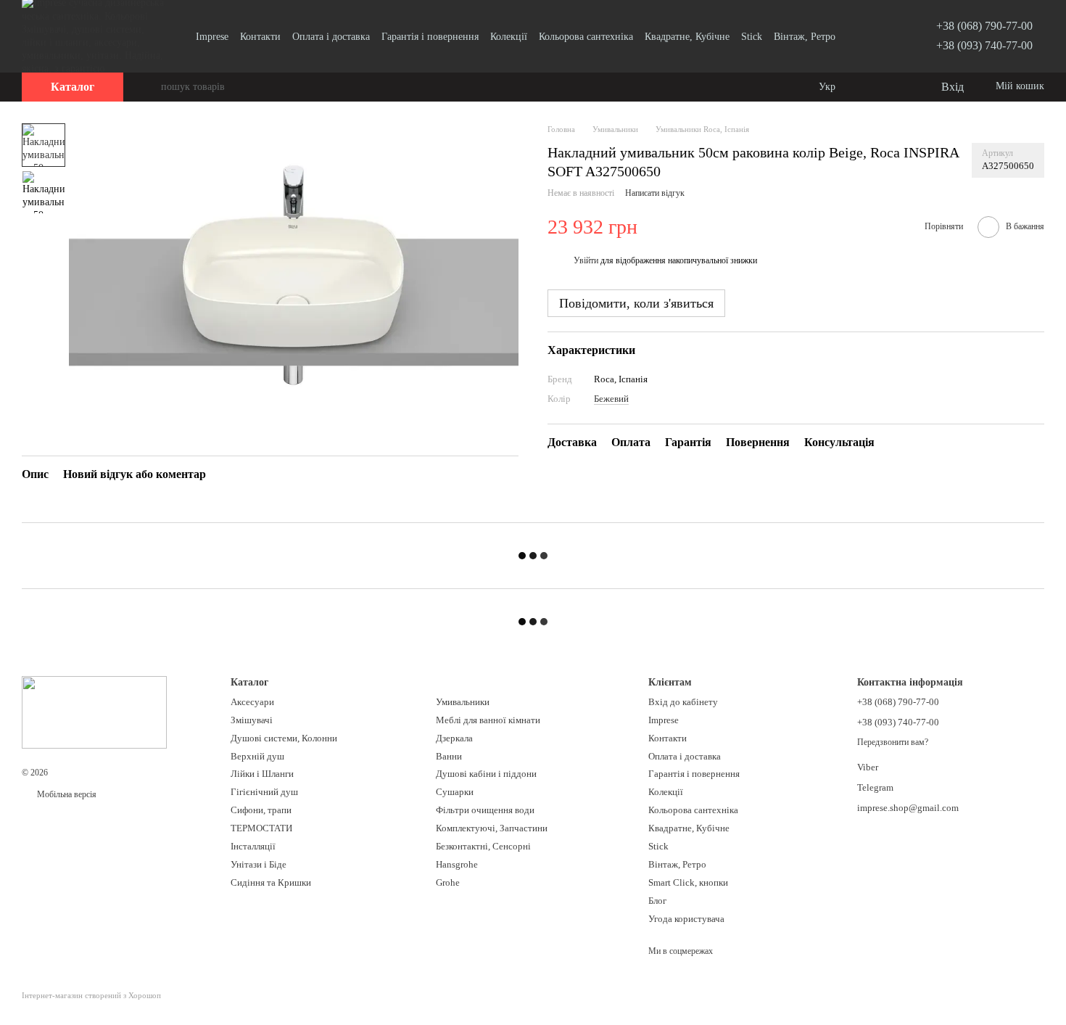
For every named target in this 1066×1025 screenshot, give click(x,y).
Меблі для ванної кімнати (488, 720)
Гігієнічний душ (264, 791)
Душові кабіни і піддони (486, 773)
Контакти (260, 36)
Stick (751, 36)
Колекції (508, 36)
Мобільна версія (65, 794)
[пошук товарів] (149, 87)
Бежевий (611, 399)
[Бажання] (899, 87)
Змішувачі (252, 720)
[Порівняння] (870, 87)
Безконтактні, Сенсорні (483, 846)
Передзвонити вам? (892, 742)
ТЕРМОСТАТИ (261, 828)
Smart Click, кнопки (688, 882)
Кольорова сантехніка (586, 36)
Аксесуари (252, 701)
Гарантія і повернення (430, 36)
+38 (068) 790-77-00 (984, 26)
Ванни (449, 756)
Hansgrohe (457, 864)
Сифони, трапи (261, 809)
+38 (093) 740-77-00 (984, 45)
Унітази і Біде (258, 864)
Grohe (448, 882)
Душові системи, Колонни (284, 738)
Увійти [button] (586, 261)
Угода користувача (686, 918)
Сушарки (455, 791)
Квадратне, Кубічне (687, 36)
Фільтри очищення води (485, 809)
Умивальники (462, 701)
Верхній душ (257, 756)
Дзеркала (454, 738)
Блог (657, 900)
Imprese (212, 36)
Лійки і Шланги (262, 773)
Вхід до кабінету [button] (683, 701)
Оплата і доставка (331, 36)
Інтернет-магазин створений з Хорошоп (91, 995)
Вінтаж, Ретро (804, 36)
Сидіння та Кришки (271, 882)
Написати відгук (655, 194)
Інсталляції (253, 846)
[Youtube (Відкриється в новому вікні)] (866, 36)
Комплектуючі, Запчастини (492, 828)
